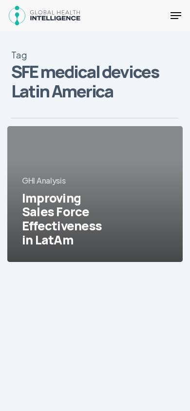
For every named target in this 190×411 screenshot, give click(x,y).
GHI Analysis (43, 180)
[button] (176, 15)
